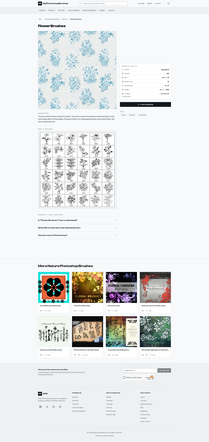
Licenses (143, 418)
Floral (123, 115)
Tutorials (141, 3)
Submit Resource (146, 404)
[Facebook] (40, 406)
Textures (111, 10)
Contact (158, 3)
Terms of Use (145, 422)
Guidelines (144, 411)
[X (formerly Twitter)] (47, 406)
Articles (109, 408)
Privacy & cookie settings (105, 436)
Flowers (132, 115)
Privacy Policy (145, 415)
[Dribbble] (60, 406)
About (142, 397)
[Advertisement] (145, 44)
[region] (77, 70)
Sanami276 (165, 69)
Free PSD (61, 10)
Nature (64, 19)
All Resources (111, 411)
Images (102, 10)
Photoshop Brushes (52, 19)
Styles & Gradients (89, 10)
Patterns (51, 10)
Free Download (146, 104)
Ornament (142, 115)
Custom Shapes (74, 10)
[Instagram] (53, 406)
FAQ (141, 408)
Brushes (42, 10)
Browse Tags (111, 415)
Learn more (127, 96)
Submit (149, 3)
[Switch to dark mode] (168, 3)
